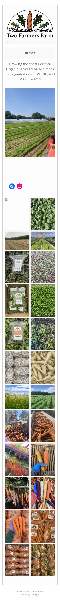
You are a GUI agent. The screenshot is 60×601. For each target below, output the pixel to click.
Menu (32, 52)
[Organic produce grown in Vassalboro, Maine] (30, 37)
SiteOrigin (35, 594)
